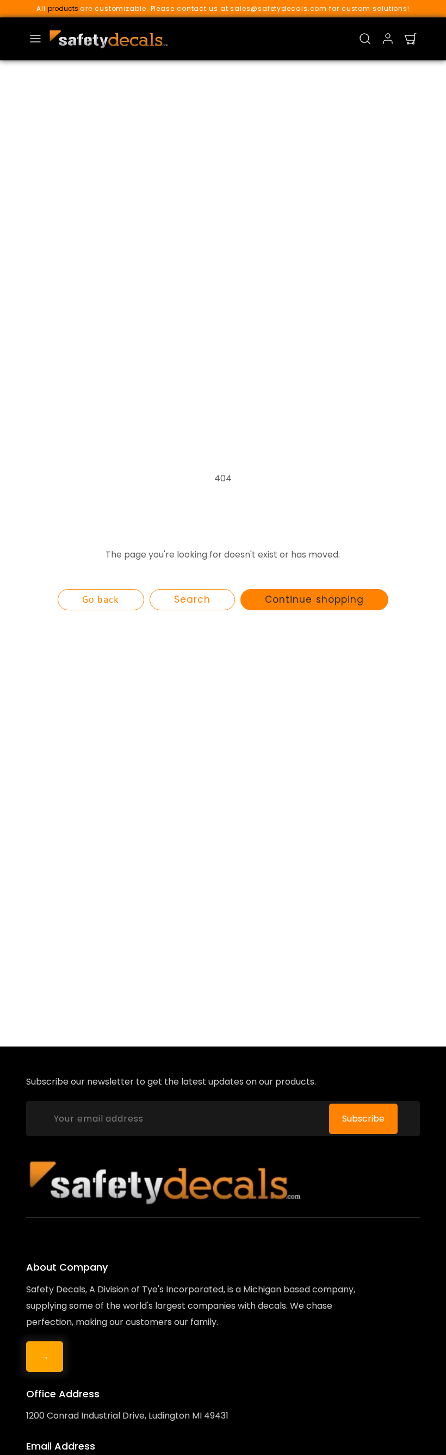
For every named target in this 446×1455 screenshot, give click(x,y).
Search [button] (192, 599)
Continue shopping (314, 599)
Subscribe (363, 1118)
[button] (35, 39)
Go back (100, 599)
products (63, 8)
